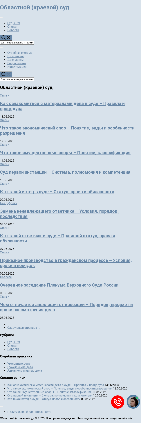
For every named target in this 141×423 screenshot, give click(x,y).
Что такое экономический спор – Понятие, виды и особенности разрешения (59, 388)
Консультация (16, 67)
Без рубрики (8, 203)
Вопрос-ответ (16, 63)
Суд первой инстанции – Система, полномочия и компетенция (65, 172)
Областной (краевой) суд (34, 7)
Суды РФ (13, 23)
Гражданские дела (20, 367)
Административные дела (24, 370)
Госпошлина (15, 56)
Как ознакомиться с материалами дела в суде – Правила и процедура (55, 385)
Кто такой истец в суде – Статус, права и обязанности (57, 191)
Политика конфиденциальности (29, 412)
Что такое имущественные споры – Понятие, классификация (65, 152)
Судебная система (19, 53)
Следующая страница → (24, 327)
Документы (15, 60)
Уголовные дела (18, 363)
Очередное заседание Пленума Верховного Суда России (59, 285)
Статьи (12, 26)
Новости (13, 30)
